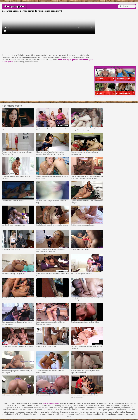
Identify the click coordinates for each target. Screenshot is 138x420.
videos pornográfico (14, 6)
